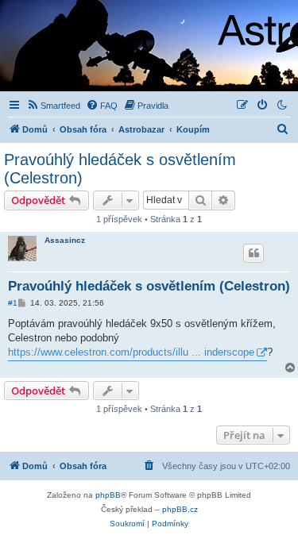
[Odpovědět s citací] (253, 253)
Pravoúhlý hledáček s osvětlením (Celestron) (120, 169)
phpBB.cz (180, 509)
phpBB (108, 495)
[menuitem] (53, 105)
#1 (12, 302)
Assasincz (65, 240)
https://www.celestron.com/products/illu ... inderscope (131, 352)
